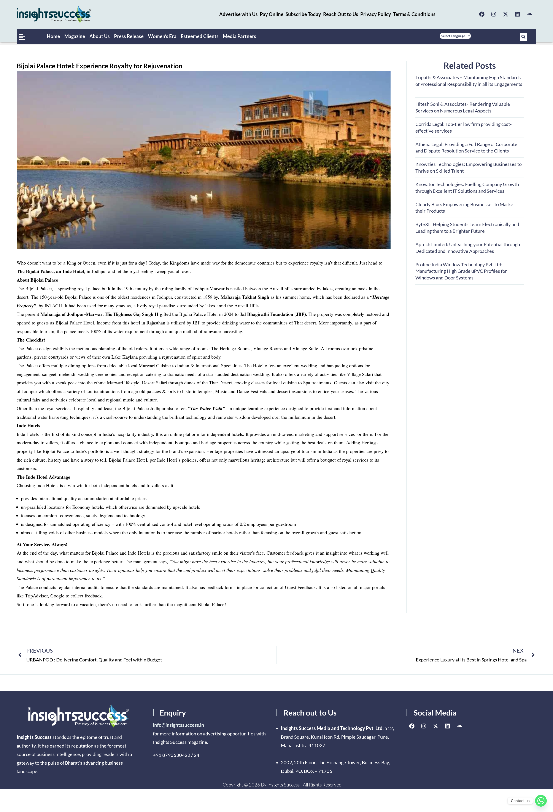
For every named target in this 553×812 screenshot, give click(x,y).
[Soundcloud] (529, 14)
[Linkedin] (517, 14)
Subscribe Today (303, 14)
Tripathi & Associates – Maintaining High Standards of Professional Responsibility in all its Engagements (469, 84)
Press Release (129, 36)
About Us (99, 36)
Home (53, 36)
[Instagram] (493, 14)
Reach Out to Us (340, 14)
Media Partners (239, 36)
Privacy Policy (375, 14)
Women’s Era (162, 36)
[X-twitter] (505, 14)
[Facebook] (481, 14)
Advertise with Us (238, 14)
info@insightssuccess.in (178, 725)
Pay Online (271, 14)
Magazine (74, 36)
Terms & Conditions (414, 14)
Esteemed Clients (200, 36)
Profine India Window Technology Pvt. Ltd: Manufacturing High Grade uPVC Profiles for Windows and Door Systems (461, 271)
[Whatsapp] (541, 801)
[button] (523, 37)
